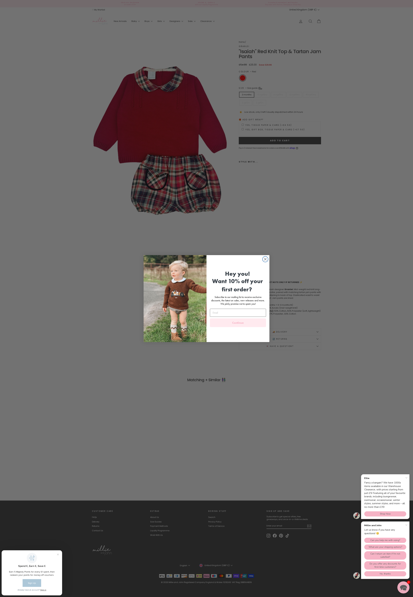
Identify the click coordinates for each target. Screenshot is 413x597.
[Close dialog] (265, 259)
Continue (238, 323)
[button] (403, 587)
